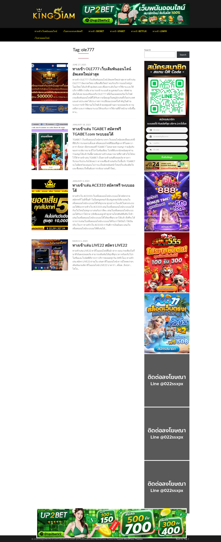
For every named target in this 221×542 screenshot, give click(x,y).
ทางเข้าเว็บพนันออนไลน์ (46, 31)
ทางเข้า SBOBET (96, 31)
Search (147, 50)
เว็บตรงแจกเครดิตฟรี (73, 31)
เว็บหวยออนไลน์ (42, 38)
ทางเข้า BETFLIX (139, 31)
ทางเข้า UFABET (117, 31)
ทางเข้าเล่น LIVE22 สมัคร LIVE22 (99, 245)
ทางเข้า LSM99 (160, 31)
